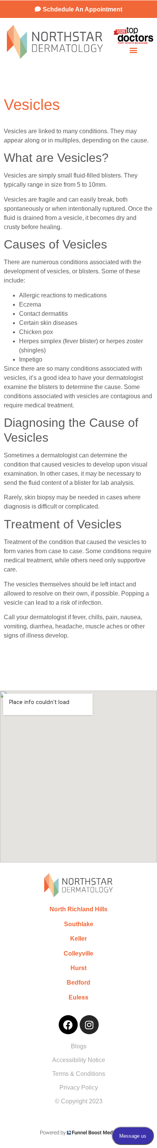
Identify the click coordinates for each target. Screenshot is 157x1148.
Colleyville (78, 953)
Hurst (78, 968)
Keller (78, 938)
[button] (133, 50)
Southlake (78, 924)
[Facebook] (68, 1024)
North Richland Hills (78, 909)
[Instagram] (89, 1024)
